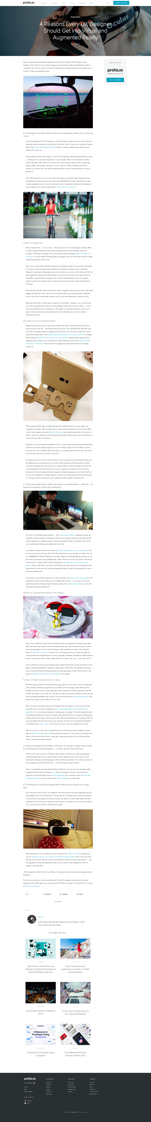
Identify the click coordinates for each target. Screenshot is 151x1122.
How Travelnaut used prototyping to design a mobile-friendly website (75, 969)
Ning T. (41, 917)
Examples (54, 3)
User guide (71, 1084)
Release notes (72, 1089)
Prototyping (40, 962)
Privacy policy (93, 1094)
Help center (71, 1082)
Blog (91, 3)
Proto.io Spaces (28, 1091)
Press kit (92, 1084)
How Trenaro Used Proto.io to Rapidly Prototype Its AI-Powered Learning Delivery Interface (41, 969)
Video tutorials (72, 1087)
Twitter (28, 1103)
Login (107, 3)
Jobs (91, 1087)
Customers (82, 3)
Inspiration (58, 901)
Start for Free (121, 3)
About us (92, 1082)
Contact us (92, 1089)
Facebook (29, 1100)
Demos (63, 3)
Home (26, 1087)
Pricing (72, 3)
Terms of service (94, 1091)
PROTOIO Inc (75, 1112)
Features (44, 3)
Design (75, 1048)
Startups (75, 1006)
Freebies (70, 1091)
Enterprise (49, 1094)
